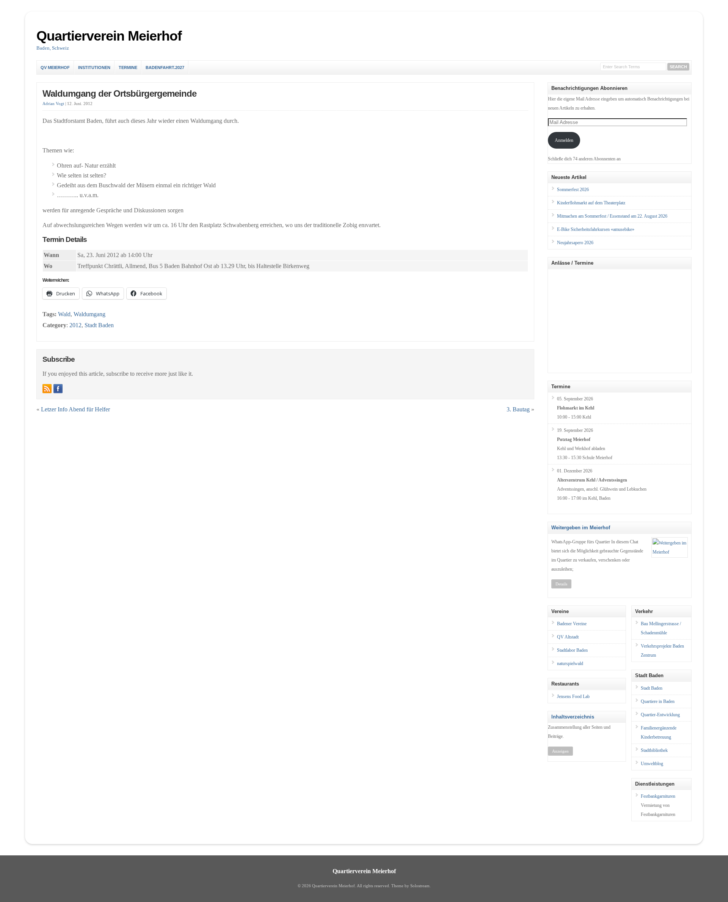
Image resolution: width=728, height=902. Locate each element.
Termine (128, 67)
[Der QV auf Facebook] (58, 388)
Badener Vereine (572, 623)
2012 (75, 325)
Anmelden (564, 140)
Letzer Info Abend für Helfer (75, 409)
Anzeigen (560, 751)
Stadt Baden (99, 325)
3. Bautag (518, 409)
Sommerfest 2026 (573, 189)
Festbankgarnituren (658, 796)
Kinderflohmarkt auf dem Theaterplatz (591, 202)
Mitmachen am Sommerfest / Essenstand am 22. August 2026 (612, 216)
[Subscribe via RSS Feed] (47, 388)
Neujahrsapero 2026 (575, 242)
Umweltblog (652, 763)
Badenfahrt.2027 (165, 67)
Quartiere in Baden (658, 701)
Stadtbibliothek (654, 750)
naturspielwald (570, 663)
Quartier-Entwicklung (660, 714)
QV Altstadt (568, 637)
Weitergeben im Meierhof (580, 527)
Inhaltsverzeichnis (572, 717)
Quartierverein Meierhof (109, 36)
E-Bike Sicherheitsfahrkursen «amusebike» (595, 229)
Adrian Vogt (53, 104)
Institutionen (94, 67)
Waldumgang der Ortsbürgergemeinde (119, 93)
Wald (64, 314)
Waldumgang (89, 314)
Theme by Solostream (410, 886)
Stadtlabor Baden (572, 650)
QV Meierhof (55, 67)
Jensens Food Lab (573, 696)
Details (561, 584)
